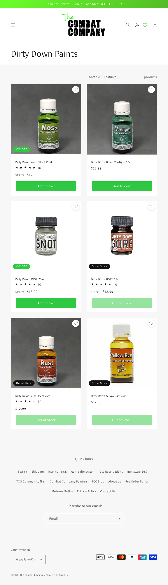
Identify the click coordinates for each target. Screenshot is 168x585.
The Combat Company (32, 574)
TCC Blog (98, 481)
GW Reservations (111, 471)
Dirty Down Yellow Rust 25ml (109, 396)
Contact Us (108, 491)
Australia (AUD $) (26, 559)
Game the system (83, 471)
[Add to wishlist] (75, 89)
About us (114, 481)
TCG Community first (31, 481)
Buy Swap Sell (137, 471)
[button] (13, 25)
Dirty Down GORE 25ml (105, 279)
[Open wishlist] (145, 25)
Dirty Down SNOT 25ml (30, 279)
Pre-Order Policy (137, 481)
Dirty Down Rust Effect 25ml (33, 396)
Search (22, 471)
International (57, 471)
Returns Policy (62, 491)
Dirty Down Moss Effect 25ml (33, 162)
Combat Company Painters (69, 481)
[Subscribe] (118, 519)
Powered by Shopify (57, 574)
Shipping (38, 471)
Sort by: (94, 77)
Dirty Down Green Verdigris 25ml (112, 162)
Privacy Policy (86, 491)
